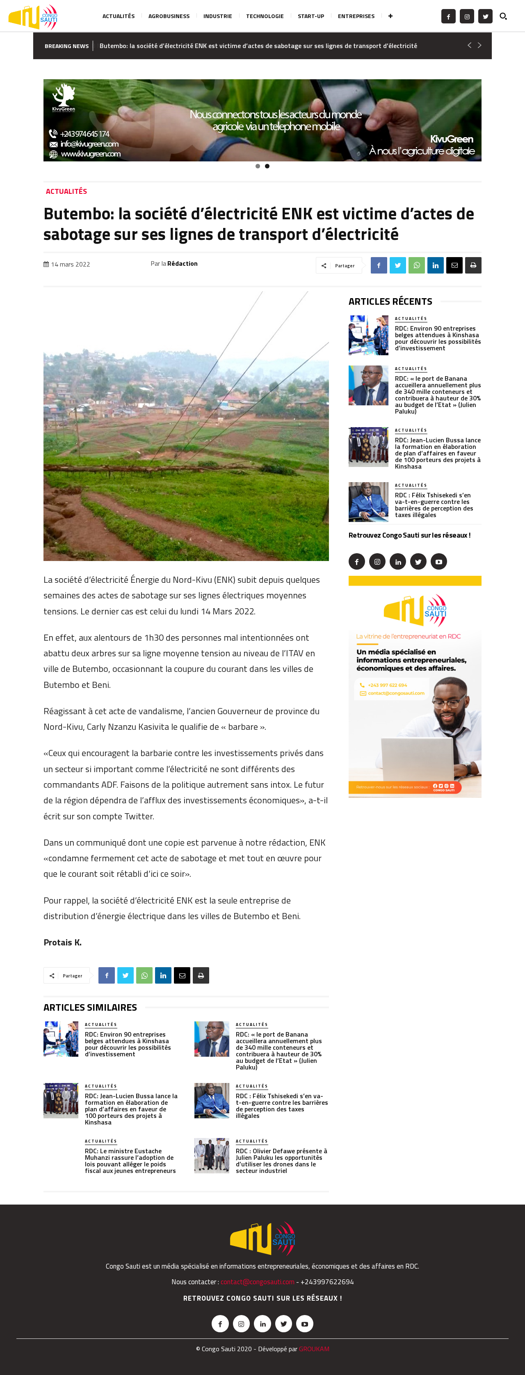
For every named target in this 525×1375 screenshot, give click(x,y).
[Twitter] (485, 16)
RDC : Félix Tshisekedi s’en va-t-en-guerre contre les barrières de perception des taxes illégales (282, 1105)
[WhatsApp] (417, 265)
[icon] (507, 16)
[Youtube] (439, 561)
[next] (479, 46)
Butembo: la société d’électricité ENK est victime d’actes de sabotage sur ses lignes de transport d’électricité (258, 46)
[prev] (469, 46)
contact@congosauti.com (257, 1281)
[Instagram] (467, 16)
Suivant (496, 118)
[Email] (454, 265)
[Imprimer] (473, 265)
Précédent (29, 118)
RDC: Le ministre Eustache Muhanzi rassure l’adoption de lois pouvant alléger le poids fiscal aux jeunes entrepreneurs (130, 1160)
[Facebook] (448, 16)
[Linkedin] (435, 265)
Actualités (66, 191)
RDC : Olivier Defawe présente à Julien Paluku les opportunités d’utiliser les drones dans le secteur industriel (281, 1160)
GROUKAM (314, 1349)
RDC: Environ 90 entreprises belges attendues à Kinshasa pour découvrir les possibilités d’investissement (128, 1044)
